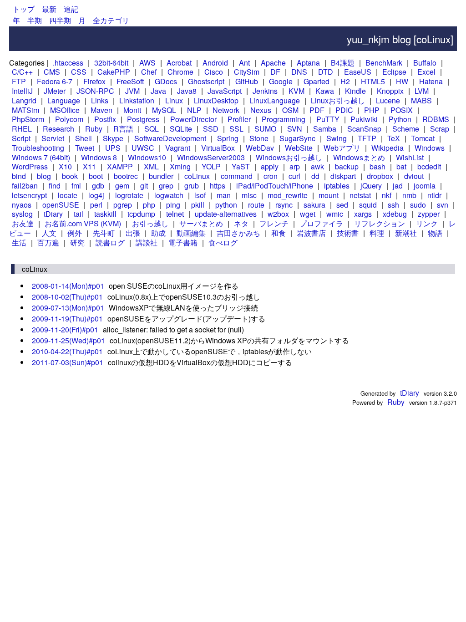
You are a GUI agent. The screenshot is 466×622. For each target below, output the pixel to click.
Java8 (187, 91)
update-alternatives (226, 214)
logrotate (129, 195)
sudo (418, 204)
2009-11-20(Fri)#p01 (65, 329)
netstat (360, 195)
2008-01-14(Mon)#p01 (68, 285)
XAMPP (120, 166)
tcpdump (141, 214)
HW (402, 81)
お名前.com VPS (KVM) (83, 223)
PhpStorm (28, 119)
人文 (49, 233)
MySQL (164, 110)
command (237, 176)
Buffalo (424, 62)
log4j (96, 195)
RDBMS (435, 119)
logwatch (168, 195)
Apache (273, 62)
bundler (161, 176)
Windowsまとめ (359, 157)
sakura (314, 204)
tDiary (53, 214)
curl (294, 176)
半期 (34, 20)
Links (99, 100)
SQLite (181, 128)
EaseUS (357, 71)
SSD (210, 128)
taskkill (105, 214)
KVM (296, 91)
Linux (174, 100)
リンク (427, 223)
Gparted (316, 81)
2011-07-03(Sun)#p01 (67, 362)
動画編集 (191, 233)
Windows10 (147, 157)
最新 (49, 9)
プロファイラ (321, 223)
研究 (77, 242)
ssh (393, 204)
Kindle (355, 91)
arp (294, 166)
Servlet (52, 138)
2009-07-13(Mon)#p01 (68, 307)
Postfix (105, 119)
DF (275, 71)
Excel (426, 71)
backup (347, 166)
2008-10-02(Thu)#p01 (67, 296)
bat (401, 166)
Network (226, 110)
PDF (316, 110)
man (224, 195)
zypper (429, 214)
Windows (430, 148)
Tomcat (423, 138)
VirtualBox (218, 148)
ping (173, 204)
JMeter (55, 91)
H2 (345, 81)
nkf (386, 195)
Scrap (439, 128)
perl (96, 204)
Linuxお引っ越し (338, 100)
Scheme (405, 128)
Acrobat (179, 62)
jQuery (371, 185)
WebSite (299, 148)
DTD (325, 71)
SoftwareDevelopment (170, 138)
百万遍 (48, 242)
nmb (409, 195)
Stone (258, 138)
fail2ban (25, 185)
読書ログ (110, 242)
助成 (158, 233)
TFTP (367, 138)
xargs (363, 214)
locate (67, 195)
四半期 (60, 20)
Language (63, 100)
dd (315, 176)
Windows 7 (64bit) (41, 157)
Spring (227, 138)
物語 (435, 233)
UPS (113, 148)
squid (368, 204)
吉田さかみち (238, 233)
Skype (113, 138)
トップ (24, 9)
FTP (19, 81)
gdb (98, 185)
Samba (324, 128)
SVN (294, 128)
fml (76, 185)
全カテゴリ (111, 20)
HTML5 (373, 81)
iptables (337, 185)
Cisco (213, 71)
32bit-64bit (111, 62)
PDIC (344, 110)
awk (317, 166)
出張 (133, 233)
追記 (71, 9)
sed (342, 204)
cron (270, 176)
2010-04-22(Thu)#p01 (67, 351)
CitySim (246, 71)
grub (191, 185)
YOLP (211, 166)
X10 (65, 166)
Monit (132, 110)
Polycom (69, 119)
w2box (278, 214)
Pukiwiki (364, 119)
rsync (284, 204)
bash (377, 166)
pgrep (122, 204)
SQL (151, 128)
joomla (425, 185)
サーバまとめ (201, 223)
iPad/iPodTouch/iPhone (274, 185)
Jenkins (265, 91)
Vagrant (177, 148)
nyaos (21, 204)
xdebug (395, 214)
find (55, 185)
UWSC (143, 148)
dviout (414, 176)
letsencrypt (29, 195)
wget (307, 214)
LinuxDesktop (216, 100)
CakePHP (113, 71)
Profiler (239, 119)
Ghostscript (206, 81)
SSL (236, 128)
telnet (175, 214)
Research (58, 128)
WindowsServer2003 (211, 157)
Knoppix (390, 91)
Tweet (84, 148)
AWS (147, 62)
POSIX (401, 110)
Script (21, 138)
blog (44, 176)
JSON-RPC (95, 91)
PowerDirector (193, 119)
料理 (377, 233)
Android (215, 62)
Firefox (94, 81)
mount (329, 195)
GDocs (166, 81)
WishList (410, 157)
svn (442, 204)
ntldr (434, 195)
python (226, 204)
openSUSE (60, 204)
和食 (278, 233)
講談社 (146, 242)
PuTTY (327, 119)
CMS (52, 71)
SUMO (265, 128)
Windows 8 (99, 157)
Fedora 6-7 (54, 81)
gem (122, 185)
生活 (19, 242)
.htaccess (68, 62)
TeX (393, 138)
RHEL (22, 128)
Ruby (93, 128)
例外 (74, 233)
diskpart (343, 176)
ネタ (241, 223)
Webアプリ (342, 148)
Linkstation (136, 100)
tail (78, 214)
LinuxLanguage (274, 100)
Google (281, 81)
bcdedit (429, 166)
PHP (372, 110)
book (70, 176)
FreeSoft (130, 81)
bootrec (126, 176)
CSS (78, 71)
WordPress (30, 166)
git (144, 185)
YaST (241, 166)
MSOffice (65, 110)
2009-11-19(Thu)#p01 (67, 318)
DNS (299, 71)
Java (158, 91)
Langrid (24, 100)
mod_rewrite (288, 195)
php (149, 204)
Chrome (180, 71)
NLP (194, 110)
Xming (180, 166)
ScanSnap (364, 128)
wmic (334, 214)
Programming (283, 119)
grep (166, 185)
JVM (132, 91)
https (217, 185)
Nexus (260, 110)
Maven (101, 110)
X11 (89, 166)
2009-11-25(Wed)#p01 (68, 340)
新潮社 (406, 233)
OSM (290, 110)
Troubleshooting (38, 148)
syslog (22, 214)
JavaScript (225, 91)
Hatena (431, 81)
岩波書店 (311, 233)
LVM (422, 91)
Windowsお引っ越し (289, 157)
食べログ (223, 242)
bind (19, 176)
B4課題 (343, 62)
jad (398, 185)
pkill (197, 204)
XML (151, 166)
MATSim (25, 110)
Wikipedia (387, 148)
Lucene (388, 100)
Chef (149, 71)
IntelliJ (22, 91)
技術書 (348, 233)
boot (96, 176)
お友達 (23, 223)
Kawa (324, 91)
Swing (336, 138)
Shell (83, 138)
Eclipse (394, 71)
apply (270, 166)
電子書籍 (183, 242)
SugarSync (297, 138)
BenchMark (383, 62)
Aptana (308, 62)
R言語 (123, 128)
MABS (421, 100)
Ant (244, 62)
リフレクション (379, 223)
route (256, 204)
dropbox (380, 176)
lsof (200, 195)
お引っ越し (150, 223)
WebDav (260, 148)
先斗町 (104, 233)
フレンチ (274, 223)
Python (400, 119)
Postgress (143, 119)
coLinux (197, 176)
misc (249, 195)
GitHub (246, 81)
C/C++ (22, 71)
